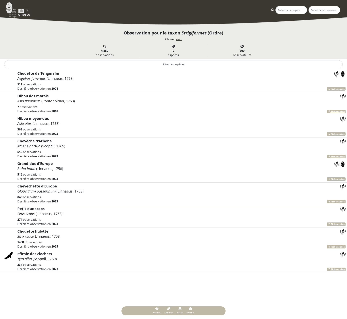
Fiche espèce (337, 88)
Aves (179, 39)
